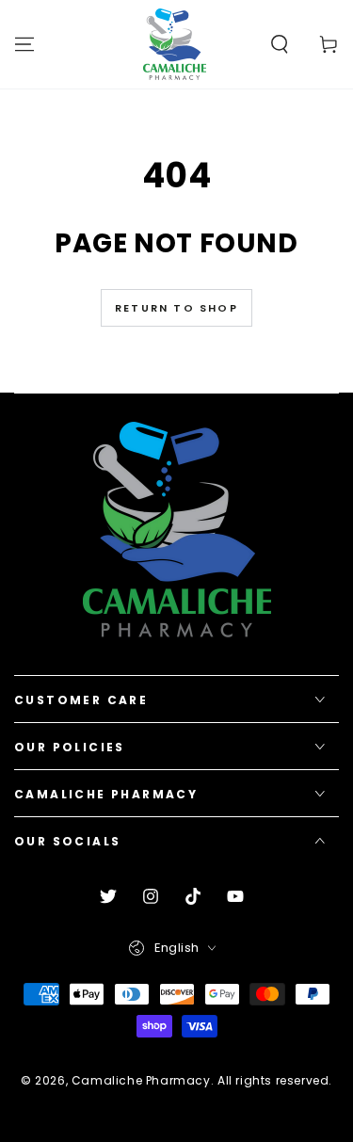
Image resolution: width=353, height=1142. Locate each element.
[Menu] (24, 44)
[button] (279, 44)
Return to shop (176, 307)
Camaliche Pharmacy (141, 1080)
